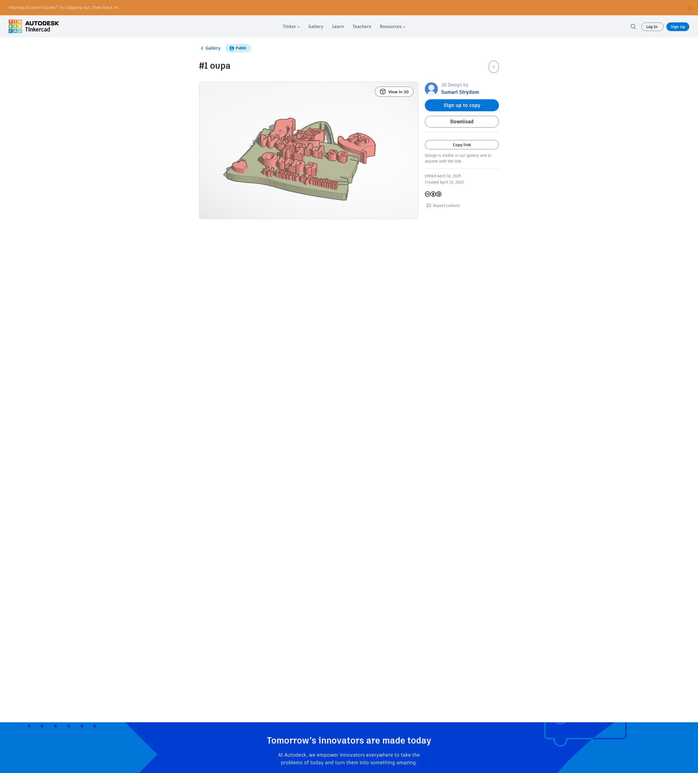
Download (462, 121)
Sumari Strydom (460, 92)
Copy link (462, 145)
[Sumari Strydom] (431, 88)
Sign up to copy (462, 105)
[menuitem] (291, 26)
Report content (446, 205)
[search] (633, 26)
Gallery (213, 48)
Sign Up (678, 26)
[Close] (690, 7)
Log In (652, 26)
